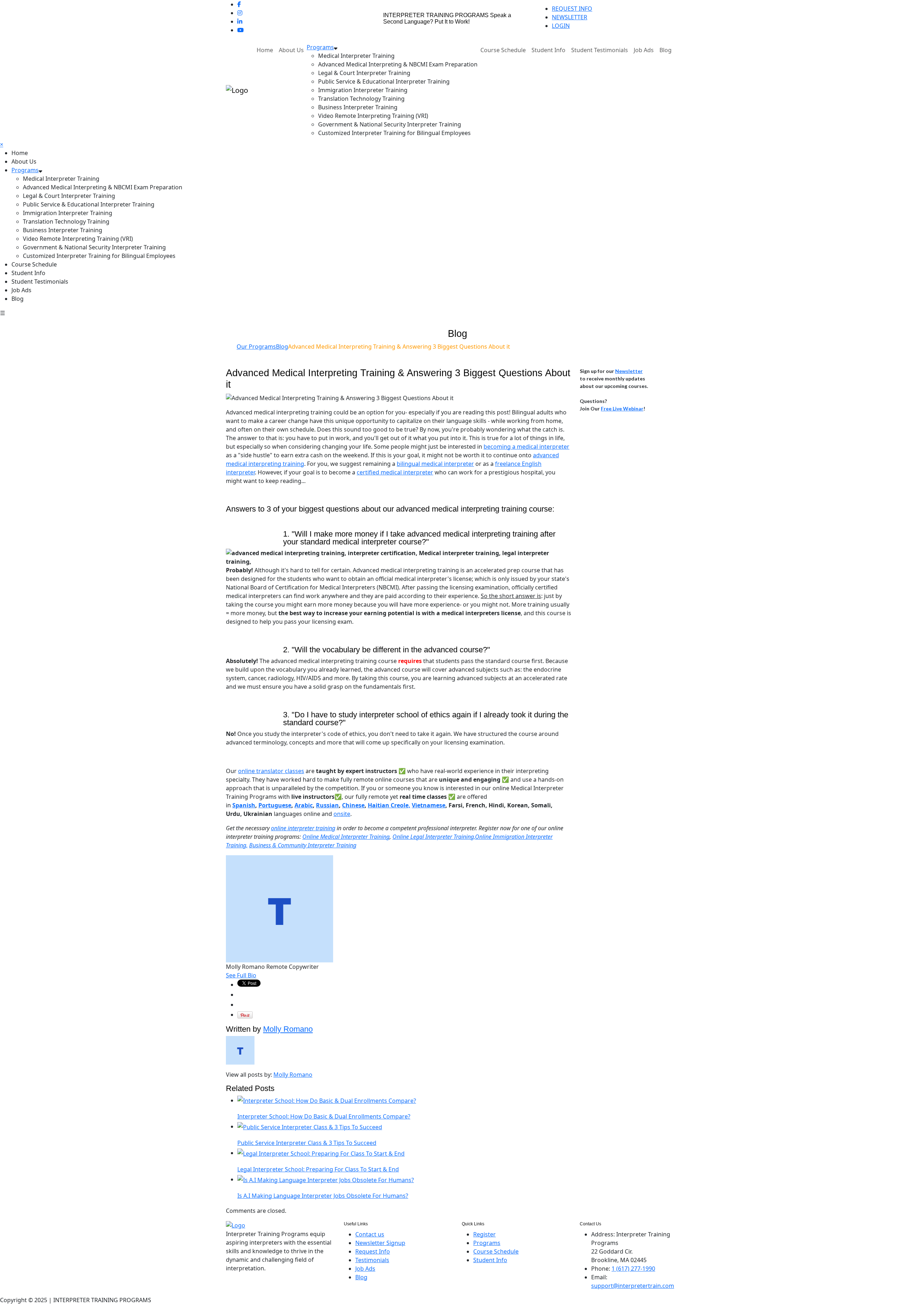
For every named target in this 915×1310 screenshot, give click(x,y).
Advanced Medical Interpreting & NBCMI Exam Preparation (398, 64)
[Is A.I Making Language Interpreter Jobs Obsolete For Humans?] (325, 1179)
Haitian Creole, (389, 805)
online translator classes (271, 771)
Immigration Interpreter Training (362, 90)
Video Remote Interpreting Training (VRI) (373, 116)
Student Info (548, 50)
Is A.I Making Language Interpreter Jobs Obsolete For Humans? (322, 1196)
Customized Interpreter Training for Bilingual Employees (394, 133)
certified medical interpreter (395, 472)
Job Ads (644, 50)
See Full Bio (241, 975)
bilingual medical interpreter (435, 464)
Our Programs (256, 346)
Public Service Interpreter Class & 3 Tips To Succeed (306, 1143)
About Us (291, 50)
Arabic (304, 805)
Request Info (372, 1251)
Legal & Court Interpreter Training (364, 73)
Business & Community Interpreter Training (302, 845)
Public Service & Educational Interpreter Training (384, 81)
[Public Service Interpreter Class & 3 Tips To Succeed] (309, 1126)
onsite (341, 814)
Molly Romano (288, 1029)
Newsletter (629, 371)
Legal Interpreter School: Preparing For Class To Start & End (318, 1169)
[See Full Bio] (260, 975)
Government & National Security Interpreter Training (389, 124)
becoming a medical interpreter (526, 446)
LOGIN (561, 26)
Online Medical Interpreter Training (346, 837)
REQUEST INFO (572, 9)
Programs (320, 47)
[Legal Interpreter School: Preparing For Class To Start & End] (321, 1153)
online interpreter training (303, 828)
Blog (665, 50)
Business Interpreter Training (357, 107)
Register (484, 1234)
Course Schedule (503, 50)
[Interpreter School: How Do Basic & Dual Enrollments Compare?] (326, 1100)
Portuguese (274, 805)
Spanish (243, 805)
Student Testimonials (599, 50)
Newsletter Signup (380, 1243)
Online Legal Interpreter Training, (433, 837)
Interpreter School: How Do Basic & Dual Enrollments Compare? (323, 1116)
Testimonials (372, 1260)
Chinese (353, 805)
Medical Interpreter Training (356, 56)
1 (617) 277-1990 (633, 1268)
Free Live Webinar (622, 408)
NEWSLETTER (569, 17)
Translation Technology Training (361, 99)
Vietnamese (428, 805)
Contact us (369, 1234)
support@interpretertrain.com (632, 1286)
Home (265, 50)
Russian (327, 805)
